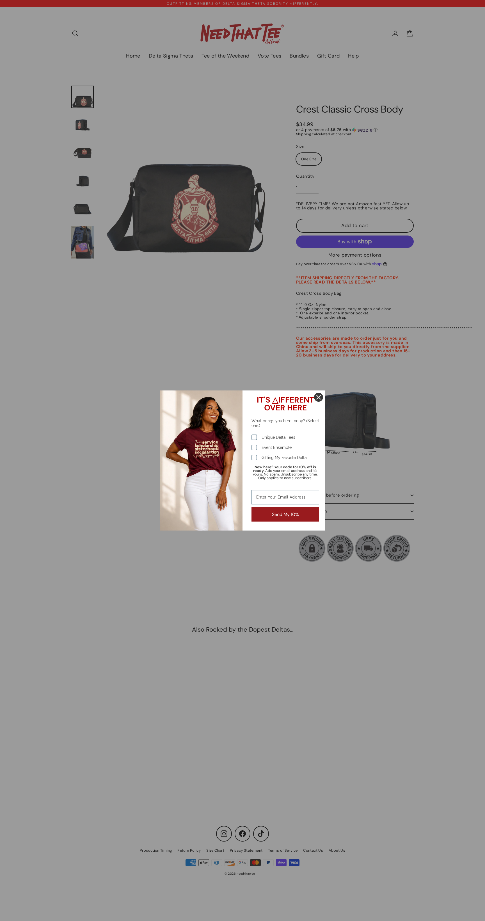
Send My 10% (285, 514)
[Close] (318, 397)
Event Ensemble (277, 447)
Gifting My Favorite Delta (284, 457)
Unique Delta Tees (278, 437)
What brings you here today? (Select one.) (285, 423)
